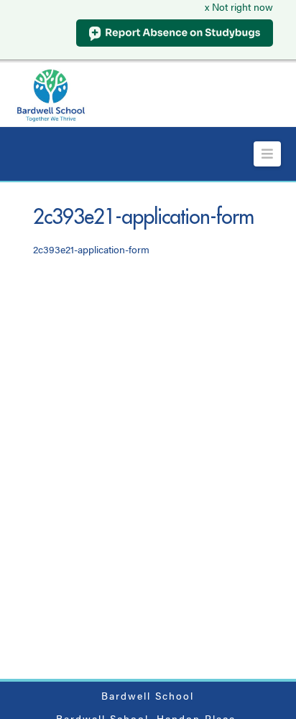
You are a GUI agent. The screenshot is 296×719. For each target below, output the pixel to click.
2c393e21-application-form (91, 249)
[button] (268, 153)
